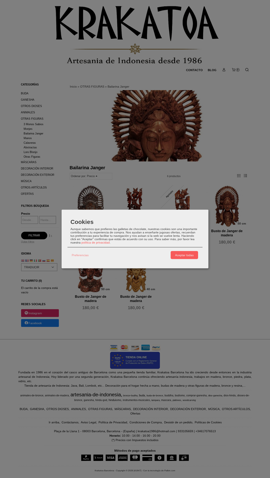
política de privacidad (95, 242)
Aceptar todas (184, 255)
